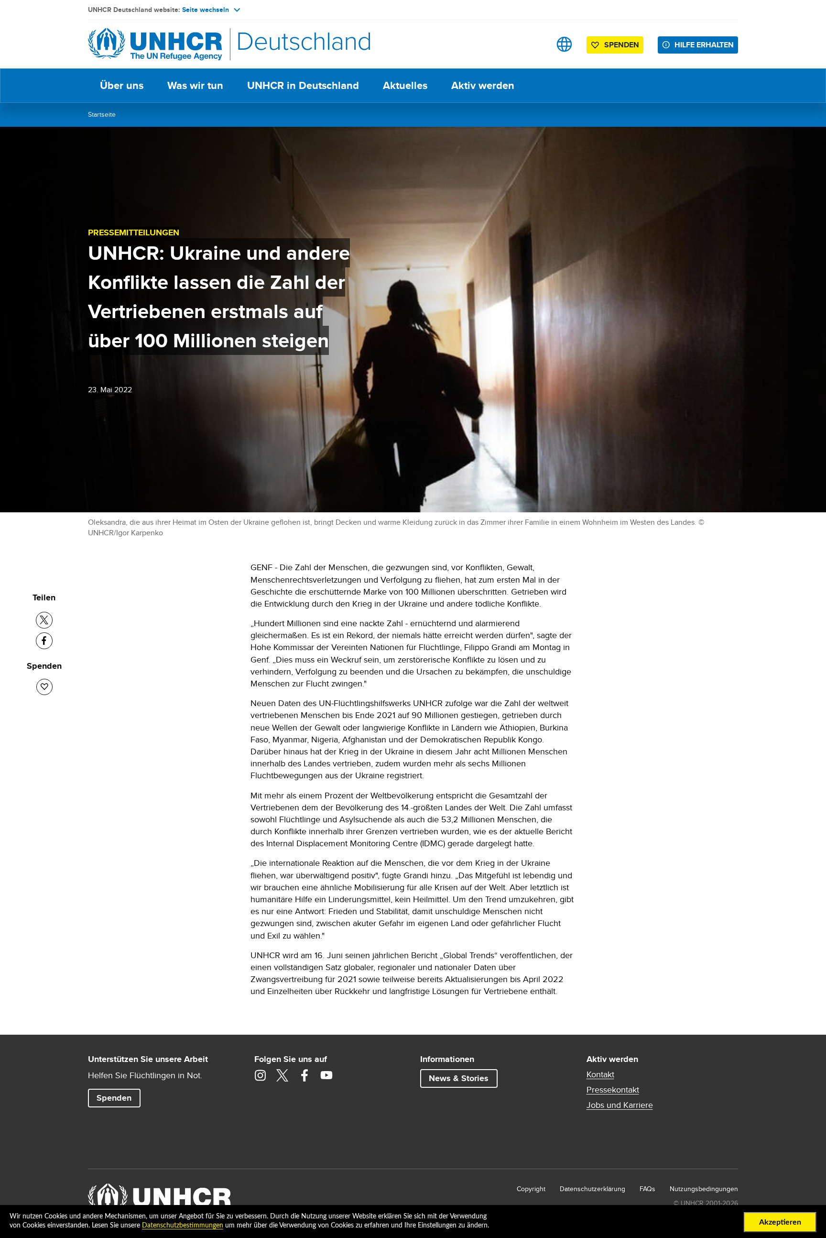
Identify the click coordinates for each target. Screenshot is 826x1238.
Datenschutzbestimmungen (182, 1225)
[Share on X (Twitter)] (44, 620)
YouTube (326, 1075)
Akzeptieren (780, 1222)
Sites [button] (564, 44)
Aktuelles (405, 85)
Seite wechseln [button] (205, 9)
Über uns (121, 85)
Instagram (260, 1075)
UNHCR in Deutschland (303, 85)
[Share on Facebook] (44, 640)
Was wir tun (195, 85)
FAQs (647, 1189)
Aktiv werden (482, 85)
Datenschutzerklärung (592, 1189)
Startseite (102, 114)
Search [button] (534, 44)
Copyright (531, 1189)
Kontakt (600, 1074)
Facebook (304, 1075)
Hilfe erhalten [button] (704, 44)
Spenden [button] (616, 46)
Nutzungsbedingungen (704, 1189)
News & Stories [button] (459, 1078)
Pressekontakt (613, 1089)
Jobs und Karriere (620, 1105)
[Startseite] (155, 44)
